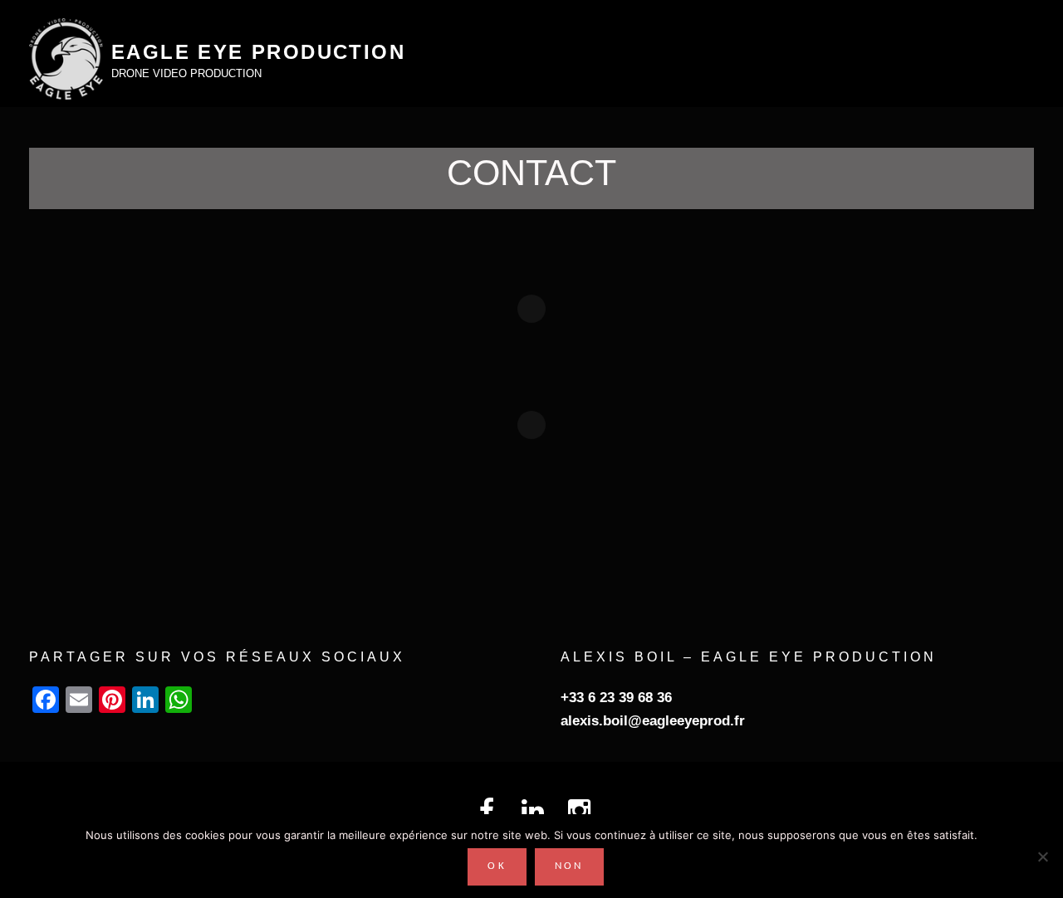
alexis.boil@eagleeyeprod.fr (653, 721)
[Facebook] (485, 809)
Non (569, 866)
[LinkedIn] (532, 809)
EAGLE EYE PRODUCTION (258, 52)
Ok (497, 866)
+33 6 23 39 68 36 (616, 697)
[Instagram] (578, 809)
